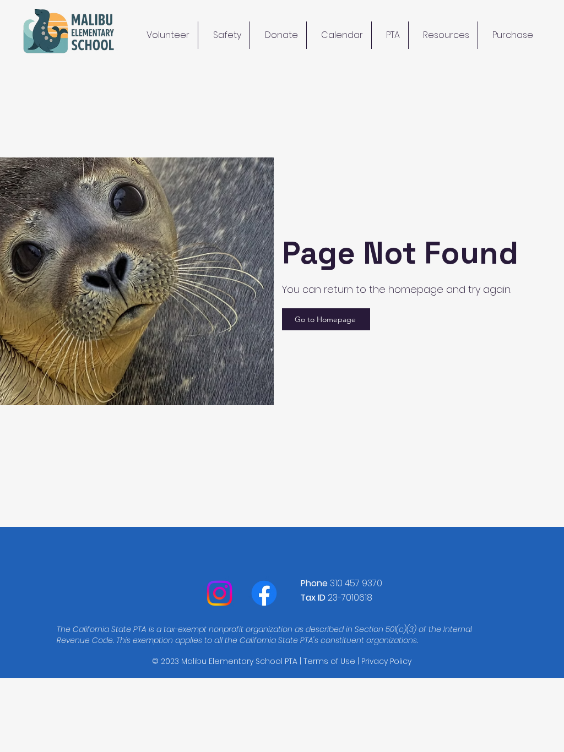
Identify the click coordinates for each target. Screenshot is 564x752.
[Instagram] (219, 593)
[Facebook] (264, 593)
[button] (443, 35)
